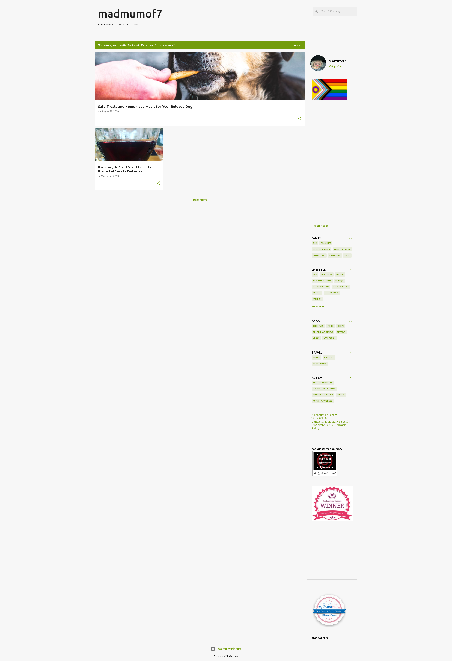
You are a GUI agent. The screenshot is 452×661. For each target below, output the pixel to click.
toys (347, 255)
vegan (316, 338)
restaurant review (323, 332)
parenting (334, 255)
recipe (341, 326)
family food (319, 255)
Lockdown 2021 (341, 287)
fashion (317, 299)
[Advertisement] (332, 162)
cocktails (318, 326)
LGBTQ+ (339, 280)
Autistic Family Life (322, 383)
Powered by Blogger (228, 648)
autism (340, 395)
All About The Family (324, 415)
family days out (342, 249)
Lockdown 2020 (321, 287)
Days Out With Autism (324, 389)
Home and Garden (322, 280)
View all (297, 45)
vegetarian (329, 338)
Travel (316, 357)
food (330, 326)
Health (340, 274)
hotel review (320, 363)
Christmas (326, 274)
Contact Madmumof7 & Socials (331, 421)
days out (329, 357)
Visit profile (335, 66)
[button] (300, 119)
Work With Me (320, 418)
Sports (317, 293)
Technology (331, 293)
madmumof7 (130, 13)
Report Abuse (320, 226)
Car (315, 274)
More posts (200, 200)
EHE (315, 243)
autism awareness (322, 401)
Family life (326, 243)
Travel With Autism (323, 395)
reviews (341, 332)
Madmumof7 (337, 61)
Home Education (321, 249)
